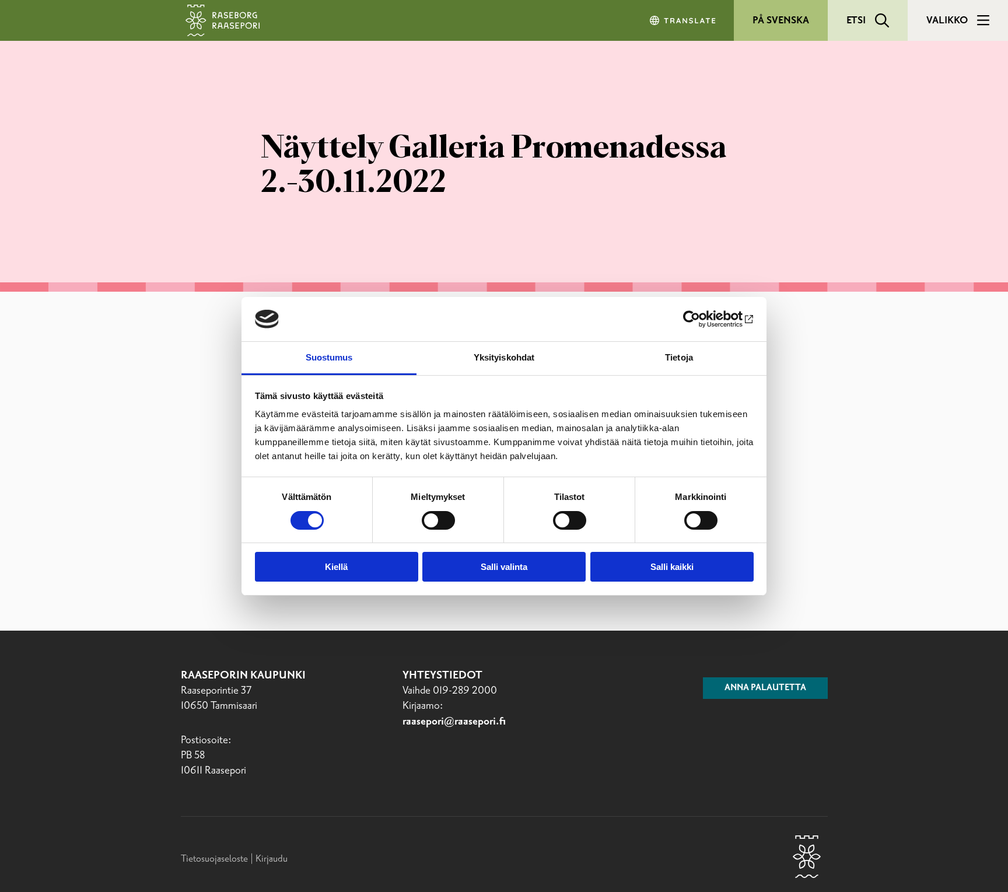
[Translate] (684, 20)
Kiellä (336, 567)
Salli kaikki (672, 567)
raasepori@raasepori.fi (454, 721)
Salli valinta (504, 567)
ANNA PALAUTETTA (765, 688)
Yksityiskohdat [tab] (504, 357)
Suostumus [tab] (329, 357)
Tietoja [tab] (679, 357)
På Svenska (780, 20)
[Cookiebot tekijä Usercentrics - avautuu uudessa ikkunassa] (703, 319)
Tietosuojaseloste (214, 859)
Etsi (856, 20)
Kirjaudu (272, 859)
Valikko (947, 20)
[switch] (438, 520)
